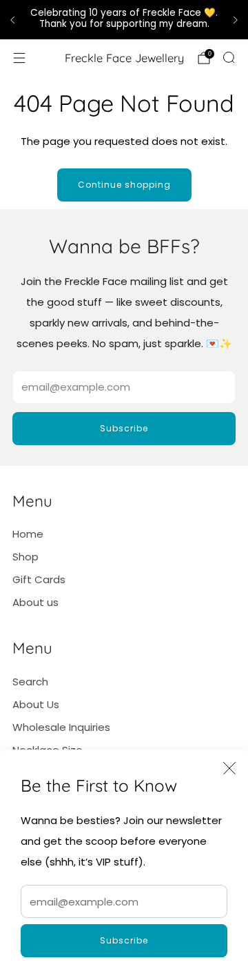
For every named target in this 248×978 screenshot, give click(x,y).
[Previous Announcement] (12, 20)
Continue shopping (124, 184)
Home (27, 534)
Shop (25, 556)
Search (30, 681)
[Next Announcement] (235, 20)
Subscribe (124, 940)
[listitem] (124, 20)
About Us (35, 704)
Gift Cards (38, 579)
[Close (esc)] (229, 768)
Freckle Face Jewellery (124, 58)
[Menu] (19, 58)
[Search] (229, 57)
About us (35, 602)
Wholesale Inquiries (61, 727)
